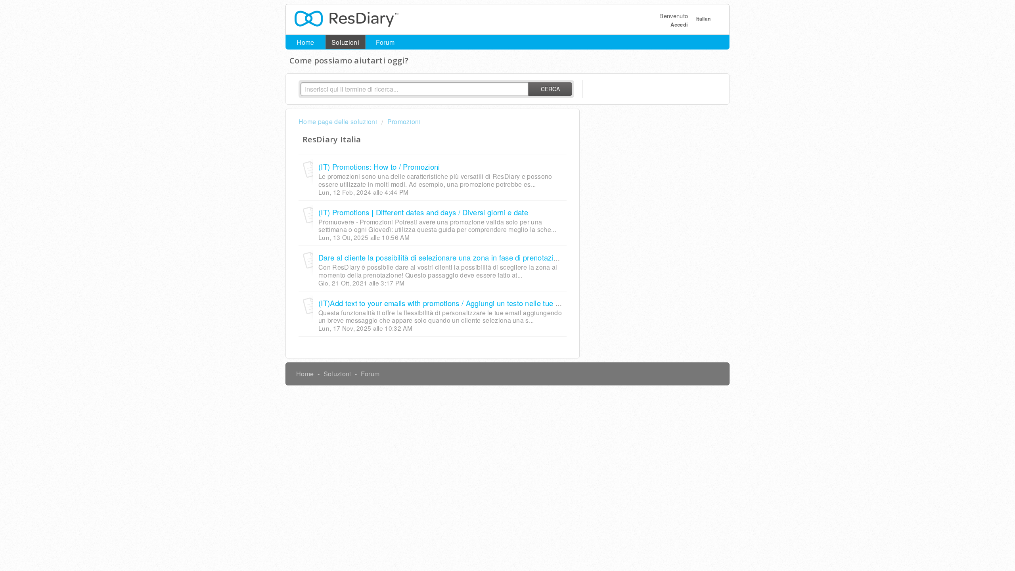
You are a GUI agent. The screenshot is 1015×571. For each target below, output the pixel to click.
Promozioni (404, 121)
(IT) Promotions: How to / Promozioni (379, 166)
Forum (385, 42)
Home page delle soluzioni (339, 121)
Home (305, 42)
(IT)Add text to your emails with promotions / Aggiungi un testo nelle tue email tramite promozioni (477, 303)
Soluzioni (345, 42)
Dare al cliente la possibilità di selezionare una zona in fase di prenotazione (442, 257)
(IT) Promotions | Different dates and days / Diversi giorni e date (423, 212)
